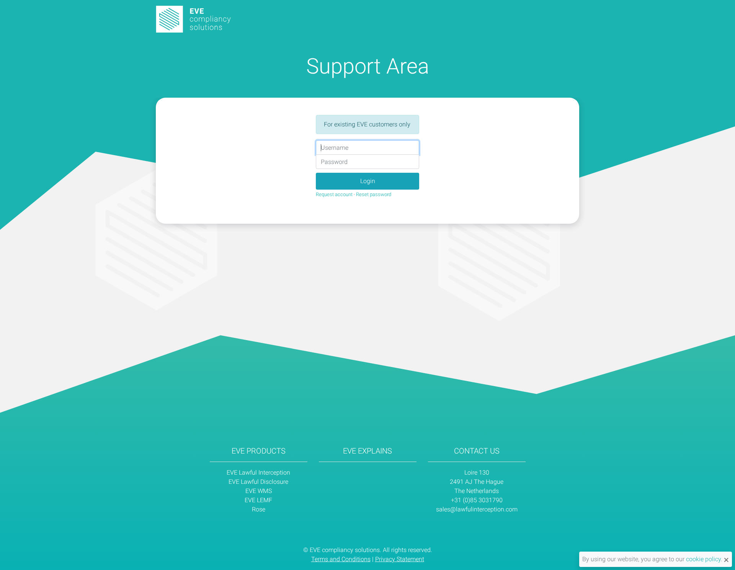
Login (367, 181)
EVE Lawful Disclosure (258, 481)
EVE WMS (258, 491)
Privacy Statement (399, 559)
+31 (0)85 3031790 (477, 500)
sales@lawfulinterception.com (477, 509)
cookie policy (703, 559)
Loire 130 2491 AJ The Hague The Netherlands (476, 482)
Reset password (373, 194)
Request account (334, 194)
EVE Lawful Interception (258, 472)
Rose (258, 509)
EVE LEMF (258, 500)
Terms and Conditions (341, 559)
